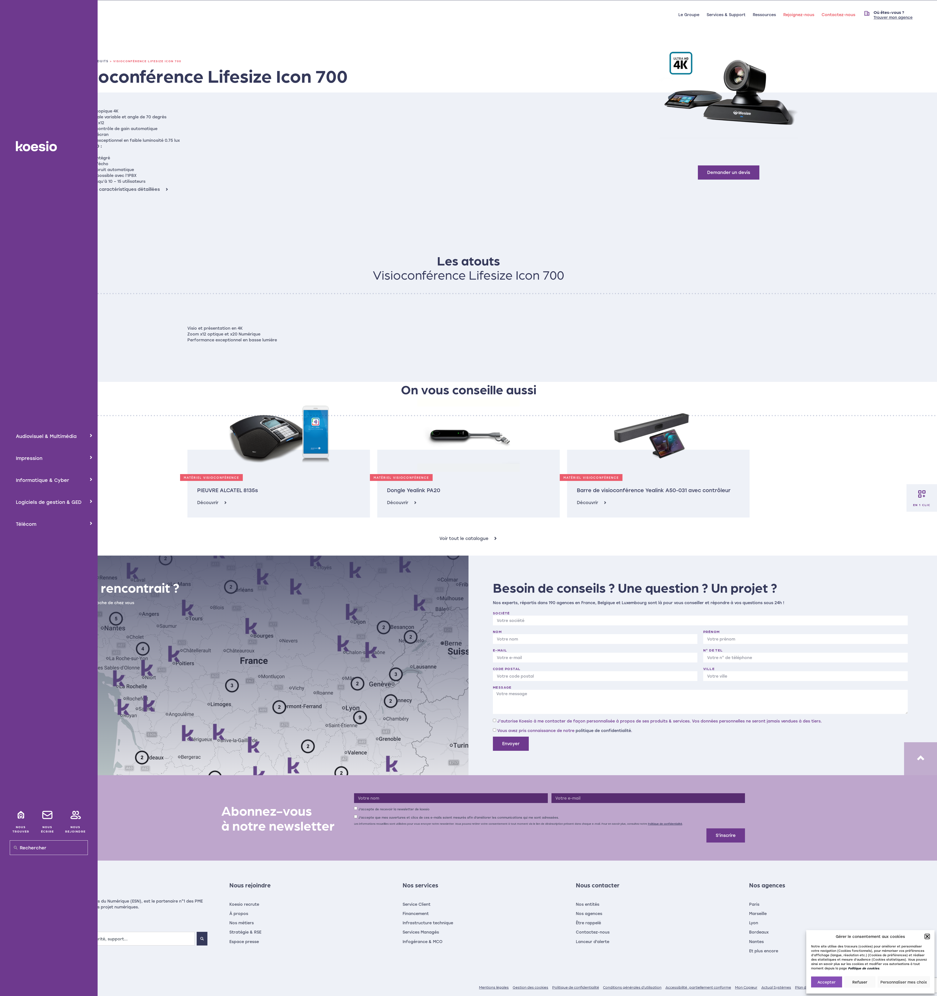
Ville (709, 668)
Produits (99, 61)
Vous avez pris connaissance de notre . (564, 730)
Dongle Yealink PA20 (413, 490)
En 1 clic (921, 505)
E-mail (500, 650)
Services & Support (726, 14)
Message (502, 687)
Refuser (859, 982)
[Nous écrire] (47, 815)
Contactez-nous (838, 14)
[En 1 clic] (922, 494)
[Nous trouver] (21, 815)
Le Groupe (688, 14)
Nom (497, 631)
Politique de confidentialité (665, 823)
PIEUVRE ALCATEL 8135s (227, 490)
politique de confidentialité (603, 730)
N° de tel (713, 650)
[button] (927, 936)
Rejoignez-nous (798, 14)
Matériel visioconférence (211, 477)
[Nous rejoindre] (75, 815)
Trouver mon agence (893, 17)
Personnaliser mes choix (903, 982)
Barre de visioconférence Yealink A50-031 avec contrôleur (654, 490)
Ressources (764, 14)
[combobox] (117, 938)
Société (501, 613)
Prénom (711, 631)
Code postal (506, 668)
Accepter (826, 982)
